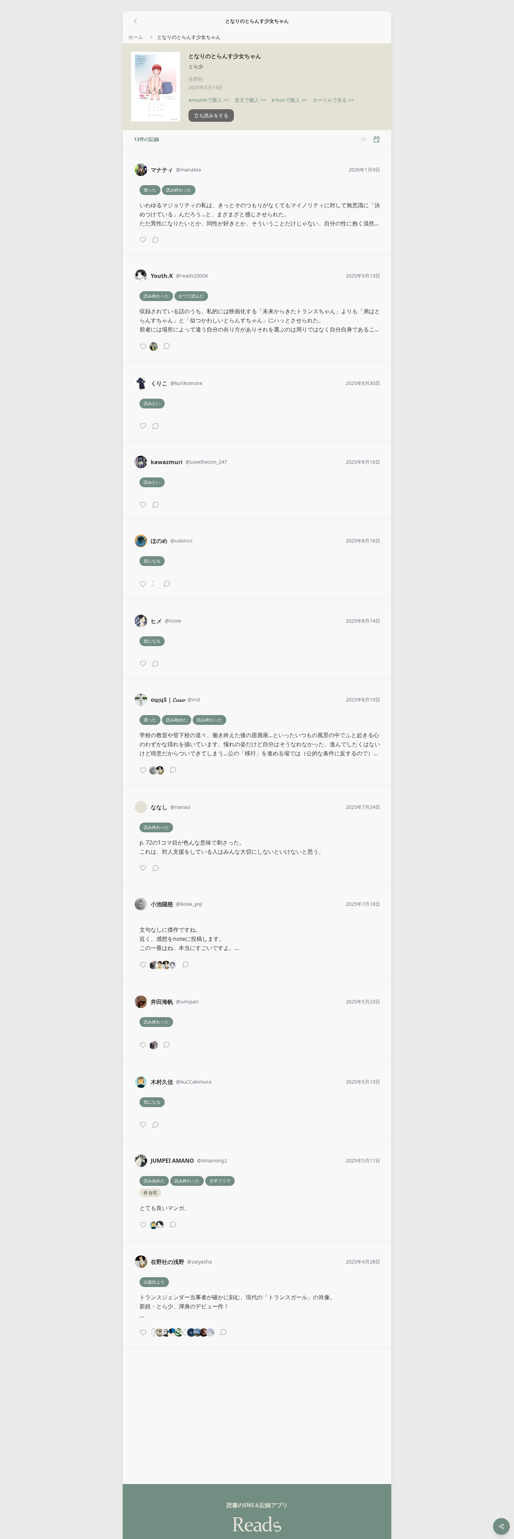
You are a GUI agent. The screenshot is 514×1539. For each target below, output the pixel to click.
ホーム (135, 37)
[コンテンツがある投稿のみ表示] (363, 139)
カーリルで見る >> (333, 100)
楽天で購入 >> (250, 100)
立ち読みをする (211, 115)
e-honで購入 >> (289, 100)
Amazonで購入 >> (208, 100)
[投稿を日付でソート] (376, 139)
